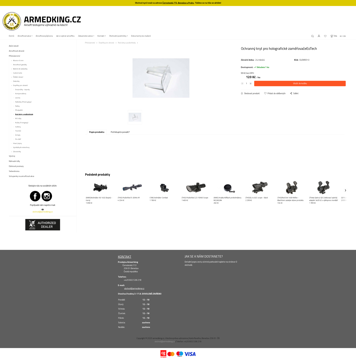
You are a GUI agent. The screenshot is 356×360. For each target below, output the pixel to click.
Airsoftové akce (24, 35)
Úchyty (17, 135)
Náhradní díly (14, 161)
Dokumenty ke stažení (141, 35)
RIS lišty (18, 118)
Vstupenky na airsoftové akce (21, 176)
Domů (11, 35)
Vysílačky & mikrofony (21, 147)
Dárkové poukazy (16, 166)
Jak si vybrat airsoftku (65, 35)
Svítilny (18, 126)
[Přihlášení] (319, 36)
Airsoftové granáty (20, 64)
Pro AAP (18, 139)
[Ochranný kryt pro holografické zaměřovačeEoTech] (161, 78)
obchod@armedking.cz (43, 211)
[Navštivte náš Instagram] (47, 195)
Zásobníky (17, 151)
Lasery (17, 97)
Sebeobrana (14, 171)
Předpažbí (19, 110)
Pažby (17, 106)
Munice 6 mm (18, 60)
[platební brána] (163, 353)
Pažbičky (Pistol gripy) (23, 102)
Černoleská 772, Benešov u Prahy (178, 2)
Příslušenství (14, 55)
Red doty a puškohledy (24, 114)
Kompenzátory (20, 93)
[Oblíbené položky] (325, 36)
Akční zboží (13, 45)
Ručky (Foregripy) (21, 122)
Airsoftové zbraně (16, 50)
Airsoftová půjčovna (44, 35)
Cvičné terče (17, 73)
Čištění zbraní (18, 77)
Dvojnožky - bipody (22, 89)
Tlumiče (18, 130)
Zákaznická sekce (85, 35)
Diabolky (16, 81)
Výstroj (12, 156)
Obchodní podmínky (117, 35)
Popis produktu (96, 132)
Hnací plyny (17, 143)
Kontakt (100, 35)
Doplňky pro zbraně (20, 85)
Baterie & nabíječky (20, 68)
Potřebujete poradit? (120, 132)
